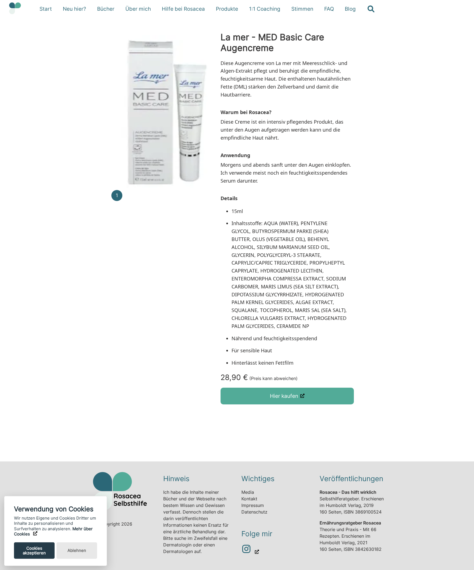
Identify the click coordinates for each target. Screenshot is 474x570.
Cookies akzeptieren (34, 550)
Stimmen (302, 8)
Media (247, 492)
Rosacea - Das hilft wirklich (348, 492)
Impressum (252, 505)
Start (46, 8)
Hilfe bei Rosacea (183, 8)
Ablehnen (76, 550)
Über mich (138, 8)
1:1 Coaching (264, 8)
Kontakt (249, 498)
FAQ (329, 8)
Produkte (227, 8)
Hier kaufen (284, 396)
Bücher (105, 8)
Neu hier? (74, 8)
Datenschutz (254, 512)
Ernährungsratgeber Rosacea (350, 523)
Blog (350, 8)
